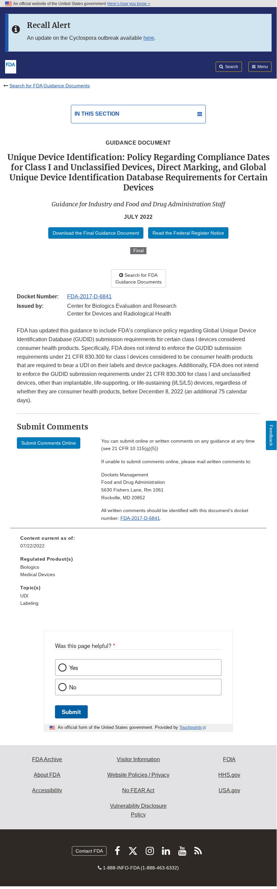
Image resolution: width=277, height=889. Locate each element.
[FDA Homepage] (10, 66)
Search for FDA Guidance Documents (49, 85)
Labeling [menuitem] (29, 603)
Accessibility (47, 790)
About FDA (47, 775)
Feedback (271, 435)
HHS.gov (229, 775)
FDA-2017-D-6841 (89, 296)
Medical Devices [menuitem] (37, 574)
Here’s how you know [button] (127, 3)
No (72, 687)
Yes (73, 667)
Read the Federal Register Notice (188, 233)
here (148, 38)
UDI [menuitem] (24, 595)
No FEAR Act (138, 790)
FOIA (229, 759)
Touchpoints (190, 727)
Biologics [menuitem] (29, 567)
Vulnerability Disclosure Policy (138, 810)
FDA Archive (47, 759)
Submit (71, 712)
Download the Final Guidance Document (96, 233)
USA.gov (229, 790)
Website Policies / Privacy (138, 775)
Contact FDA (89, 851)
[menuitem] (138, 544)
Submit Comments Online (48, 443)
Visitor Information (138, 759)
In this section (97, 114)
